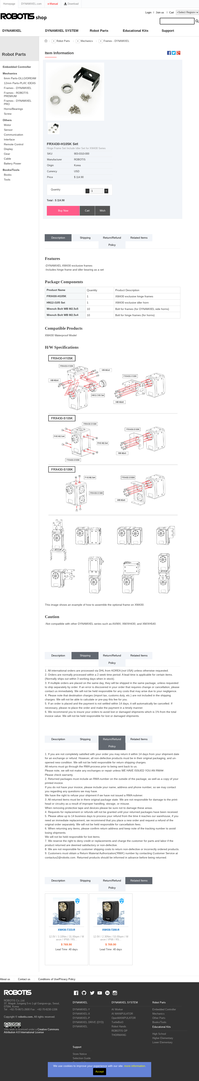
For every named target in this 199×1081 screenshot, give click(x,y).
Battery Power (12, 163)
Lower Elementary (162, 1042)
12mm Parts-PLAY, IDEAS (20, 83)
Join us (160, 12)
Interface (9, 139)
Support (168, 31)
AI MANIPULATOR (122, 1013)
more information (134, 1065)
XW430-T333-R (66, 929)
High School (159, 1034)
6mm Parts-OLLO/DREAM (20, 78)
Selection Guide (82, 1058)
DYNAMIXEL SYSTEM (61, 31)
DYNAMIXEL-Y (81, 1009)
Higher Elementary (162, 1038)
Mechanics (10, 73)
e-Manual (53, 3)
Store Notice (80, 1054)
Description (58, 237)
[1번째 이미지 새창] (53, 128)
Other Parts (158, 1018)
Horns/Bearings (13, 108)
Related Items (139, 237)
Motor (7, 124)
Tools (7, 179)
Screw (7, 113)
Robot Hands (119, 1026)
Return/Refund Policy (112, 241)
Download (73, 3)
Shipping (85, 237)
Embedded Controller (17, 66)
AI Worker (117, 1009)
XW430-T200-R (110, 929)
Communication (13, 134)
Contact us (24, 979)
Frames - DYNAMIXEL (17, 87)
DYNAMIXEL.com (31, 3)
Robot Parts (99, 31)
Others (7, 120)
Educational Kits (135, 31)
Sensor (8, 129)
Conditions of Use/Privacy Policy (56, 979)
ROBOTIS (19, 992)
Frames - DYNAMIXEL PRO (17, 102)
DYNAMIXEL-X (81, 1013)
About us (5, 979)
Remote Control (13, 144)
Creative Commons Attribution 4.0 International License (31, 1031)
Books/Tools (11, 169)
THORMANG (119, 1035)
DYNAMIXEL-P (81, 1018)
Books (7, 174)
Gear (7, 153)
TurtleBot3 (117, 1022)
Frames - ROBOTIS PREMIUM (16, 94)
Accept (99, 1071)
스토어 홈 (46, 41)
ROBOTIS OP (119, 1030)
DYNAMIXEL (11, 31)
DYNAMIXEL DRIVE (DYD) (88, 1022)
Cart (171, 12)
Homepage (9, 3)
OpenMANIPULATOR (124, 1018)
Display (8, 148)
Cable (7, 158)
